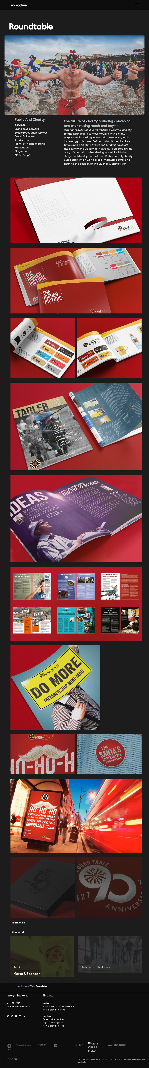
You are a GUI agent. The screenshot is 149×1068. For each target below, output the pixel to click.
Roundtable (80, 133)
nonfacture (106, 148)
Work (31, 986)
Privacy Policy (12, 1059)
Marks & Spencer (27, 974)
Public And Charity (30, 119)
